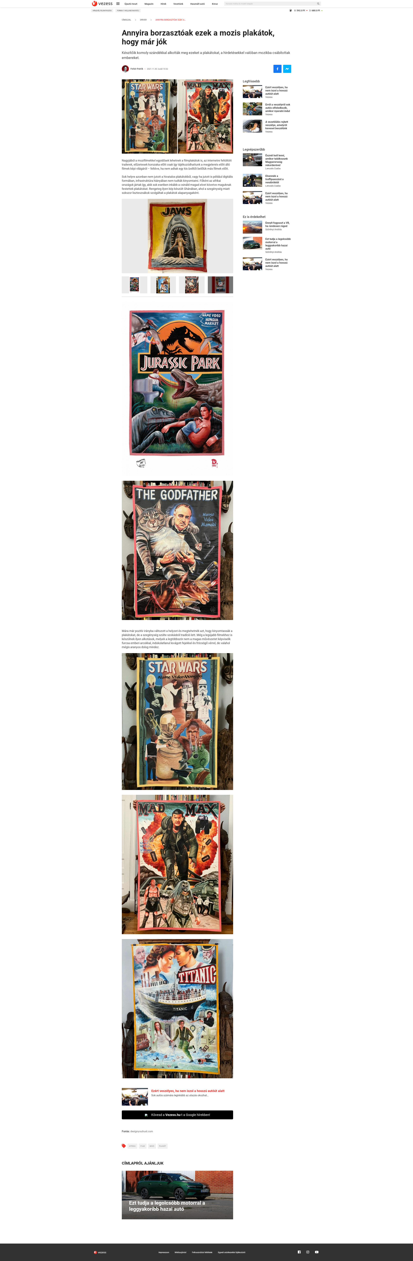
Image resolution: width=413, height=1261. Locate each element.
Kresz (215, 4)
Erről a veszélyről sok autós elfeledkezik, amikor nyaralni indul (277, 108)
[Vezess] (102, 3)
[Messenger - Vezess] (287, 69)
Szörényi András (273, 229)
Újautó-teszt (131, 4)
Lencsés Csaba (273, 168)
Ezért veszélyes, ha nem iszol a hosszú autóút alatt (188, 1091)
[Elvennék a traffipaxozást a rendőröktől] (252, 180)
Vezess (268, 97)
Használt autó (197, 4)
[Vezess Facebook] (299, 1245)
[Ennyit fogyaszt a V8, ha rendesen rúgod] (252, 227)
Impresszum (164, 1252)
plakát (162, 1146)
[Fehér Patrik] (125, 68)
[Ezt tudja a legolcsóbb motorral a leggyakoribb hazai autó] (252, 243)
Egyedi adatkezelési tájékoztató (231, 1252)
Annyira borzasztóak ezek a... (170, 20)
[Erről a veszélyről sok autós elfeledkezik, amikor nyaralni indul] (252, 108)
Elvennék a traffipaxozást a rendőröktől (274, 179)
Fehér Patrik (137, 69)
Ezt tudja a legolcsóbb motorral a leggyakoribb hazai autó (278, 243)
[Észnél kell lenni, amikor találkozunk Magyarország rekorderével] (252, 159)
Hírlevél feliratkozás (102, 10)
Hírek (163, 4)
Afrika (132, 1146)
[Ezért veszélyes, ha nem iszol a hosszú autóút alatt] (252, 91)
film (143, 1146)
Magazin (149, 4)
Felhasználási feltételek (202, 1252)
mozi (152, 1146)
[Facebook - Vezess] (277, 69)
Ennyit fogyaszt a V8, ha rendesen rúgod (277, 224)
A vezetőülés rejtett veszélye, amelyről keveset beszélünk (276, 125)
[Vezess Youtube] (316, 1245)
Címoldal (126, 20)
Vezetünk (178, 4)
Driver (143, 20)
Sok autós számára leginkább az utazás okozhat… (180, 1095)
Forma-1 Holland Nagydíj (128, 10)
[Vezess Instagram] (307, 1245)
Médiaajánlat (180, 1252)
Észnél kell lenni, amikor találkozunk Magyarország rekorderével (276, 160)
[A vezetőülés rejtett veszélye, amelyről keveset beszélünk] (252, 126)
